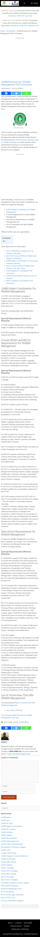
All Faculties (10, 31)
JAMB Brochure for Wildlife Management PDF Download (16, 83)
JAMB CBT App (7, 823)
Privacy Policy (16, 926)
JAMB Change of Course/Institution (14, 856)
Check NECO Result (8, 874)
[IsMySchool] (10, 3)
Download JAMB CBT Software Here (24, 26)
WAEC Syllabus (7, 865)
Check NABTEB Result (9, 886)
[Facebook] (6, 93)
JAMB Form (5, 820)
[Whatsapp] (26, 93)
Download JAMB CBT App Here (20, 16)
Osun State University (14, 710)
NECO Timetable (7, 877)
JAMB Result (6, 817)
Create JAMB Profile (8, 853)
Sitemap (27, 926)
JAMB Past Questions (9, 838)
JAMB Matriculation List (10, 841)
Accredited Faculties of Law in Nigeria (15, 883)
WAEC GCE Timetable (9, 871)
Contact (18, 923)
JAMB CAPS (5, 850)
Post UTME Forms (8, 898)
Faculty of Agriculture (16, 303)
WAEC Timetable (7, 868)
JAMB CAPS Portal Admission (12, 844)
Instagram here (24, 754)
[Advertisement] (20, 59)
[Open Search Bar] (24, 3)
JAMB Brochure (19, 200)
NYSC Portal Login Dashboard (12, 895)
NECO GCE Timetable (9, 880)
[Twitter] (16, 93)
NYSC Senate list (7, 892)
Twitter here (11, 754)
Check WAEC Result (8, 862)
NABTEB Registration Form (11, 889)
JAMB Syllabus (6, 835)
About (10, 923)
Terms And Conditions (20, 929)
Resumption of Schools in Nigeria (13, 847)
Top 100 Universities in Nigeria (12, 901)
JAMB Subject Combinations (11, 826)
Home (2, 31)
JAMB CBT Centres (8, 829)
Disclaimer (28, 923)
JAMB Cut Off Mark (8, 859)
